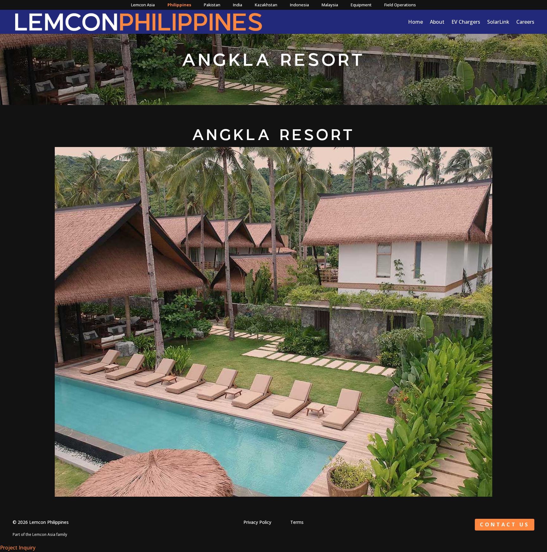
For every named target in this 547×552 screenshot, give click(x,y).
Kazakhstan (266, 5)
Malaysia (330, 5)
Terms (297, 522)
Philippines (179, 5)
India (237, 5)
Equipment (361, 5)
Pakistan (212, 5)
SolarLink (498, 21)
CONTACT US (504, 524)
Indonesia (299, 5)
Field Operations (400, 5)
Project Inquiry (17, 547)
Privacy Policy (257, 522)
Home (415, 21)
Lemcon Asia (143, 5)
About (437, 21)
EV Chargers (465, 21)
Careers (525, 21)
